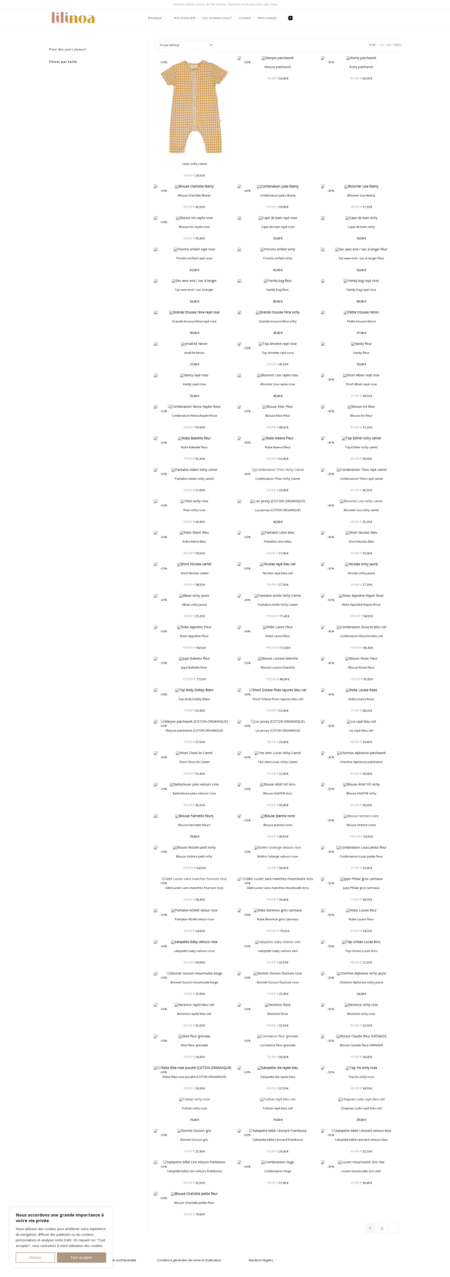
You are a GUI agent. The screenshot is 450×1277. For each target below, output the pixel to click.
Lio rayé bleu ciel (361, 730)
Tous (397, 45)
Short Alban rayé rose (361, 384)
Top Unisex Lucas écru (361, 951)
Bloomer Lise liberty (361, 195)
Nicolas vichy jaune (361, 573)
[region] (60, 1237)
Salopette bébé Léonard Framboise (278, 1139)
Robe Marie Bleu (194, 541)
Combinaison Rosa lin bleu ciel (361, 636)
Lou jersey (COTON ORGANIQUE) (277, 510)
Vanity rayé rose (194, 384)
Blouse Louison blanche (278, 667)
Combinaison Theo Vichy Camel (277, 478)
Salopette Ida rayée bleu (277, 1077)
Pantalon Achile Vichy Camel (278, 604)
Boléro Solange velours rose (278, 856)
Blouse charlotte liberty (194, 195)
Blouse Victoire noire (361, 825)
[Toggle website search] (300, 17)
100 (381, 45)
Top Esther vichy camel (361, 447)
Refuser (35, 1257)
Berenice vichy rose (361, 1014)
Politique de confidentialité (117, 1260)
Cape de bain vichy (361, 227)
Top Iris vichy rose (361, 1077)
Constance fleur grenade (278, 1045)
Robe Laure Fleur (278, 636)
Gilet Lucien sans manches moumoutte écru (278, 888)
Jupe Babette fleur (194, 667)
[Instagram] (337, 1261)
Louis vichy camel (194, 164)
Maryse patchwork (278, 67)
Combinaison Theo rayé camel (361, 478)
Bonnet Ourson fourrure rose (278, 982)
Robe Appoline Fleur (194, 636)
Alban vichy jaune (194, 604)
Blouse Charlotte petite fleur (194, 1203)
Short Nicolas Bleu (361, 541)
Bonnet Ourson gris (194, 1139)
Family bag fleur (277, 289)
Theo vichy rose (194, 510)
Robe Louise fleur (361, 919)
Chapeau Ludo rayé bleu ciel (361, 1108)
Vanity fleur (361, 353)
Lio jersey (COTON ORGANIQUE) (278, 730)
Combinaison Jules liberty (278, 195)
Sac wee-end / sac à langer (194, 289)
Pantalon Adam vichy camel (194, 478)
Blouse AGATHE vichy (361, 793)
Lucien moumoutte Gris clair (361, 1171)
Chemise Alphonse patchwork (361, 762)
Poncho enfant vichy (277, 258)
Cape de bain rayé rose (278, 227)
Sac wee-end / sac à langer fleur (361, 258)
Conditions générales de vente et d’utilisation (189, 1260)
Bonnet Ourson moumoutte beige (194, 982)
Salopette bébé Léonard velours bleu (361, 1139)
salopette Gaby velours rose (194, 951)
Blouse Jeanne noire (277, 825)
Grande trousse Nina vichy (278, 321)
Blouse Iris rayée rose (194, 227)
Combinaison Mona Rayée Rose (194, 415)
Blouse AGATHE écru (277, 793)
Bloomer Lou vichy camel (361, 510)
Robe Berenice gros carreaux (278, 919)
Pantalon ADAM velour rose (194, 919)
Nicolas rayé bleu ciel (278, 573)
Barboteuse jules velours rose (194, 793)
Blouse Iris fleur (361, 415)
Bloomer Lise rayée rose (277, 384)
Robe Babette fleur (194, 447)
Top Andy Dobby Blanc (194, 699)
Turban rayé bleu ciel (278, 1108)
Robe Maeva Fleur (278, 447)
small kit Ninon (194, 353)
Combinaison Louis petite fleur (361, 856)
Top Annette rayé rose (278, 353)
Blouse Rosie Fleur (361, 667)
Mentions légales (261, 1260)
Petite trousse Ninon (361, 321)
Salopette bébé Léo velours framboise (194, 1171)
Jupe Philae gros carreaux (361, 888)
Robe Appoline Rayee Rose (361, 604)
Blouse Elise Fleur (277, 415)
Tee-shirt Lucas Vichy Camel (277, 762)
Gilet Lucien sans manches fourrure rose (194, 888)
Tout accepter (81, 1257)
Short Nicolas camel (194, 573)
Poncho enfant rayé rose (194, 258)
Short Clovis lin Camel (194, 762)
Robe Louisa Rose (361, 699)
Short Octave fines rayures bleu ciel (277, 699)
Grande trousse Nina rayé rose (194, 321)
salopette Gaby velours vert (278, 951)
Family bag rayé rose (361, 289)
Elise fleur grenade (194, 1045)
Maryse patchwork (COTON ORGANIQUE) (194, 730)
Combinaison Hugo (277, 1171)
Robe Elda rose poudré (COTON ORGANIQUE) (194, 1077)
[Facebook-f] (328, 1261)
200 (388, 45)
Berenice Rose (277, 1014)
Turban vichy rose (194, 1108)
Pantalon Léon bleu (278, 541)
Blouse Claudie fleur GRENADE (361, 1045)
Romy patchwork (361, 67)
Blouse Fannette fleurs (194, 825)
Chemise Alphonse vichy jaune (361, 982)
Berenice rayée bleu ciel (194, 1014)
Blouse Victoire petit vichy (194, 856)
